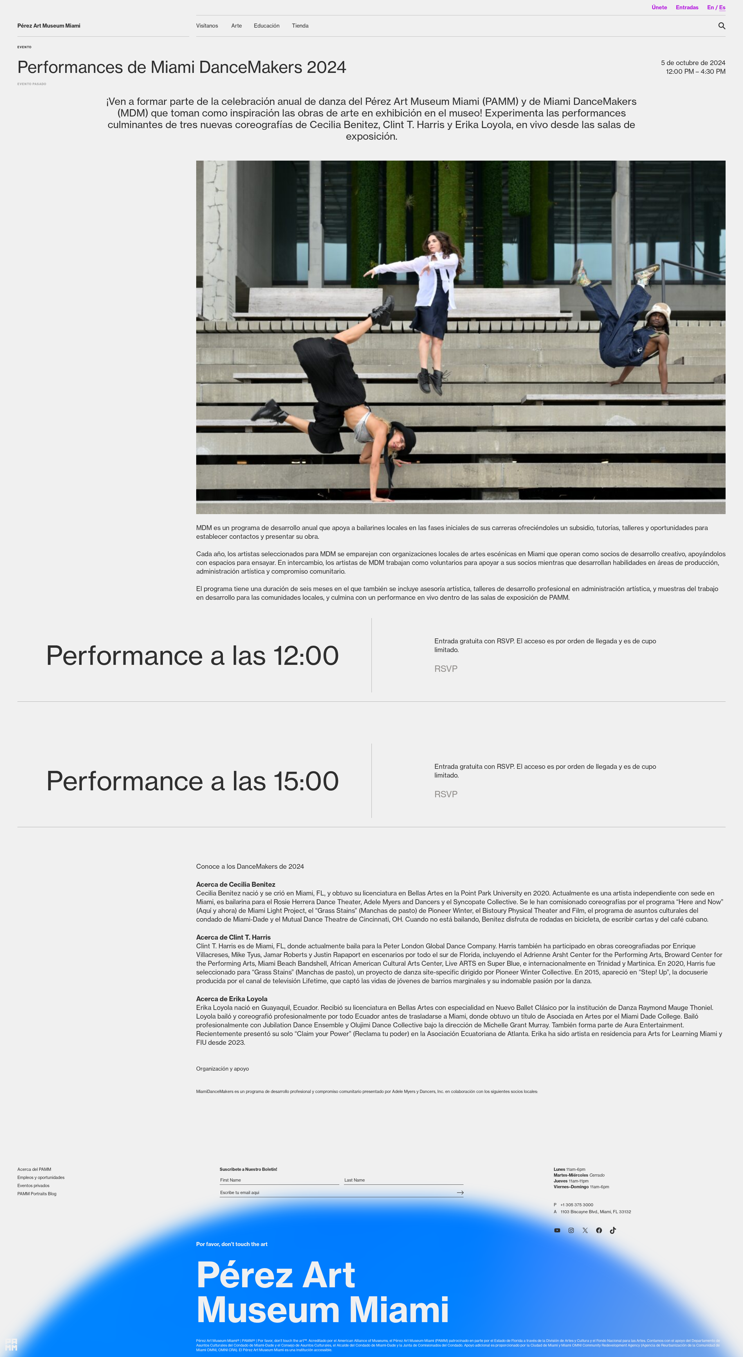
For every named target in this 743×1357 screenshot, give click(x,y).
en (710, 7)
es (722, 7)
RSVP (445, 668)
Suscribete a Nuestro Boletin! (248, 1169)
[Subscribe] (460, 1193)
